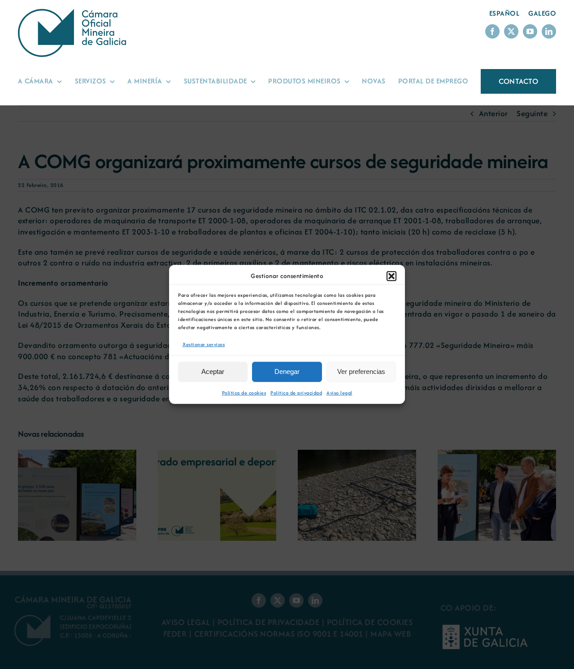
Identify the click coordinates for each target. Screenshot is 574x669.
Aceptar (212, 371)
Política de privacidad (296, 392)
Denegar (287, 371)
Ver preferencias (361, 371)
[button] (391, 276)
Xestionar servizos (204, 344)
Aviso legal (339, 392)
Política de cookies (244, 392)
